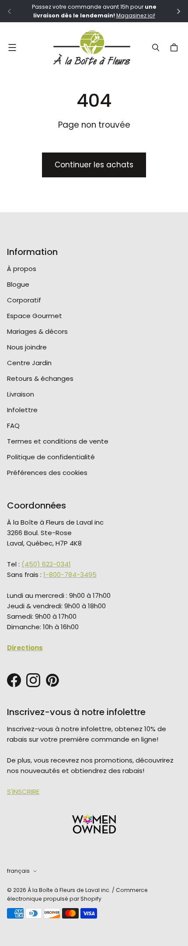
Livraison (20, 394)
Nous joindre (27, 347)
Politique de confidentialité (51, 456)
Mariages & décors (37, 331)
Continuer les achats (94, 164)
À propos (21, 268)
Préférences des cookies (47, 472)
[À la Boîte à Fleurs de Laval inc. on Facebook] (14, 680)
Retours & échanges (40, 378)
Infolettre (22, 409)
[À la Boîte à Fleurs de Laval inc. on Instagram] (33, 680)
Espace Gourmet (34, 315)
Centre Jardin (29, 362)
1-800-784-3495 (70, 574)
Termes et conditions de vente (57, 441)
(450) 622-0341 (46, 564)
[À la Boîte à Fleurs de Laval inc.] (91, 47)
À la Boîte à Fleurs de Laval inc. (69, 890)
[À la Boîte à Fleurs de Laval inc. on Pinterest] (52, 680)
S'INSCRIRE (23, 791)
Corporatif (24, 300)
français (18, 871)
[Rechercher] (155, 47)
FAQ (13, 425)
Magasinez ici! (135, 15)
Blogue (18, 284)
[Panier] (175, 47)
